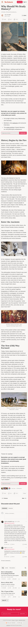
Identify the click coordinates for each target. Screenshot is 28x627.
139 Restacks (19, 488)
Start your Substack (11, 622)
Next (23, 498)
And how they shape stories (8, 593)
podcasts (15, 123)
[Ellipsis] (26, 521)
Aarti (5, 547)
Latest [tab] (6, 567)
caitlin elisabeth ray (9, 521)
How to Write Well (6, 582)
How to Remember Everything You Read (7, 572)
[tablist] (7, 508)
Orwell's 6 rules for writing (7, 584)
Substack (8, 625)
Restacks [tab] (11, 508)
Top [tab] (3, 567)
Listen (24, 15)
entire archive (10, 127)
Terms (16, 620)
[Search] (25, 567)
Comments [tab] (4, 508)
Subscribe (19, 2)
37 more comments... (6, 560)
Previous (6, 498)
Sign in (25, 2)
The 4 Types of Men (7, 591)
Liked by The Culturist (10, 523)
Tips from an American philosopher (10, 575)
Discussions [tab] (12, 567)
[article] (14, 575)
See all (4, 600)
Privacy (13, 620)
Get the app (19, 622)
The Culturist (8, 14)
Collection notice (22, 620)
